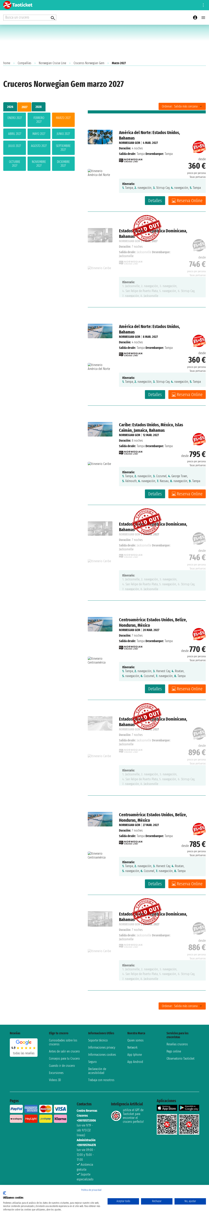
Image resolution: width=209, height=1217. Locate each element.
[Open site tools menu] (203, 5)
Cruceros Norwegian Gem (89, 63)
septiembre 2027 (63, 148)
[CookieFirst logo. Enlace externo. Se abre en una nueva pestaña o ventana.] (4, 1193)
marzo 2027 (63, 118)
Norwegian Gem (129, 143)
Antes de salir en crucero (64, 1051)
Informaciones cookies (102, 1055)
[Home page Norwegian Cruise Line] (130, 159)
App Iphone (134, 1055)
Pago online (174, 1051)
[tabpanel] (39, 142)
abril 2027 (14, 134)
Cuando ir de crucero (62, 1066)
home (6, 63)
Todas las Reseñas (23, 1053)
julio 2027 (14, 146)
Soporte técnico (98, 1040)
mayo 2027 (38, 134)
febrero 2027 (38, 120)
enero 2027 (15, 118)
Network (132, 1047)
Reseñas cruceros (177, 1044)
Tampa (141, 154)
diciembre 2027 (63, 164)
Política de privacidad (91, 1190)
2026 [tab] (10, 107)
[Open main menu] (203, 17)
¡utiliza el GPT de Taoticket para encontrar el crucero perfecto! (133, 1116)
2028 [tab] (39, 107)
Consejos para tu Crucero (64, 1058)
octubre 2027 (14, 164)
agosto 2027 (39, 146)
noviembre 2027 (39, 164)
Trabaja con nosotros (101, 1080)
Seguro (92, 1062)
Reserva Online (189, 200)
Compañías (24, 63)
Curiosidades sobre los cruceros (63, 1042)
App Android (135, 1062)
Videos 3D (55, 1080)
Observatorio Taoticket (181, 1058)
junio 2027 (63, 134)
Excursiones (56, 1073)
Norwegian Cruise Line (52, 63)
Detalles (155, 200)
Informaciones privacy (101, 1047)
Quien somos (135, 1040)
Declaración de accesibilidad (97, 1071)
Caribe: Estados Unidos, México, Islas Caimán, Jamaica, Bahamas (151, 427)
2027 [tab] (24, 107)
